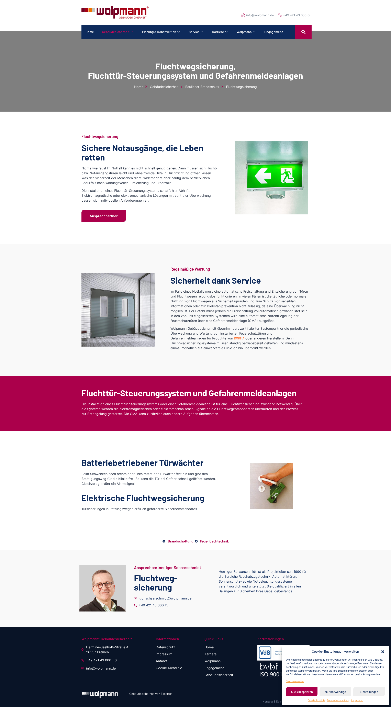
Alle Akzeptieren (302, 692)
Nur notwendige (335, 692)
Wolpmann (244, 32)
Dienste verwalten (295, 681)
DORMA (239, 338)
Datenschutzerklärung (338, 700)
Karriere (218, 32)
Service (194, 32)
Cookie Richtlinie (316, 700)
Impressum (357, 700)
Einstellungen (369, 692)
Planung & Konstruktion (159, 32)
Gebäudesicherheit (116, 32)
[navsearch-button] (303, 32)
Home (90, 32)
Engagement (273, 32)
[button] (383, 652)
